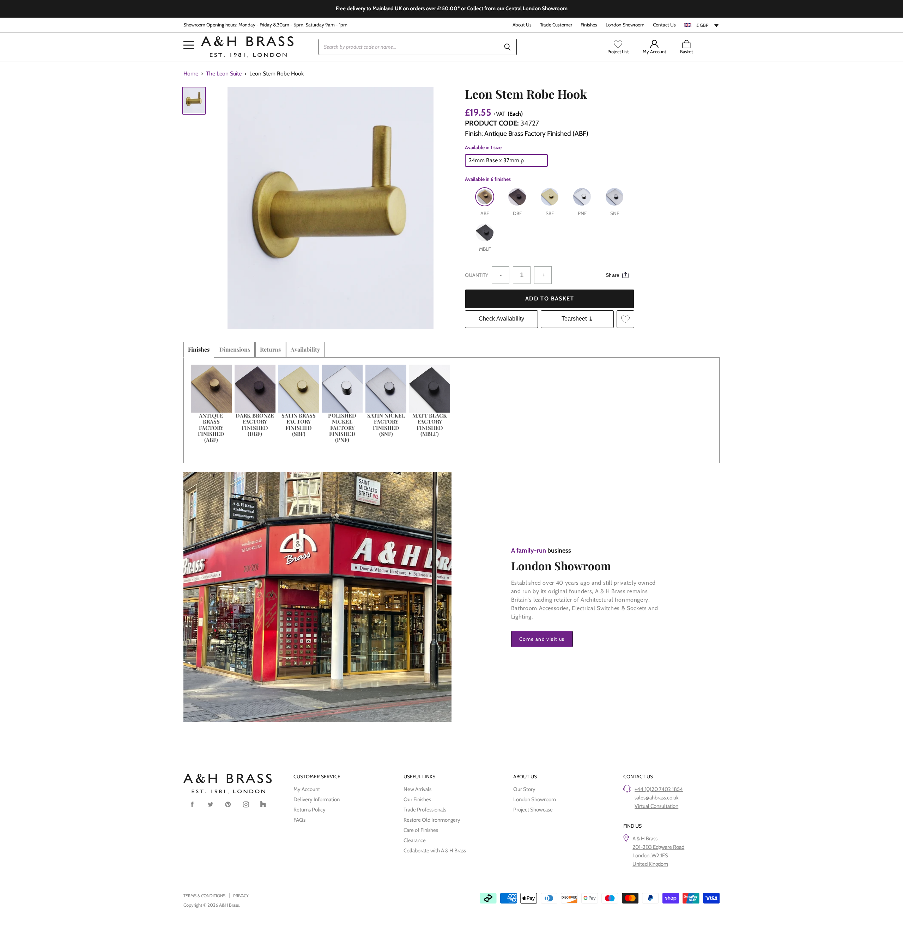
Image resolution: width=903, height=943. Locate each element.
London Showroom (625, 25)
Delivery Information (316, 799)
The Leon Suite (224, 74)
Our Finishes (417, 799)
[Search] (507, 47)
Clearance (415, 840)
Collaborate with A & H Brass (435, 850)
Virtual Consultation (656, 806)
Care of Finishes (421, 830)
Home (190, 74)
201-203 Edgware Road (658, 847)
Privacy (241, 895)
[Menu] (189, 34)
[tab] (198, 349)
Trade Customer (556, 25)
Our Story (524, 789)
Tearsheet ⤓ (577, 319)
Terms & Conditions (204, 895)
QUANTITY (476, 275)
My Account (306, 789)
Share (612, 275)
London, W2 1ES (650, 855)
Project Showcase (533, 810)
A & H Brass (644, 838)
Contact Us (664, 25)
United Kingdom (650, 864)
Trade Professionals (425, 810)
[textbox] (702, 25)
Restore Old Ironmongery (432, 820)
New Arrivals (417, 789)
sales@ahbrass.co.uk (657, 798)
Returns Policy (309, 810)
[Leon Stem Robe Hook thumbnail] (194, 100)
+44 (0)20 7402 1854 (659, 789)
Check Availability (502, 319)
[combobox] (702, 25)
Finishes (589, 25)
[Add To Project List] (625, 319)
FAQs (299, 820)
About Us (522, 25)
